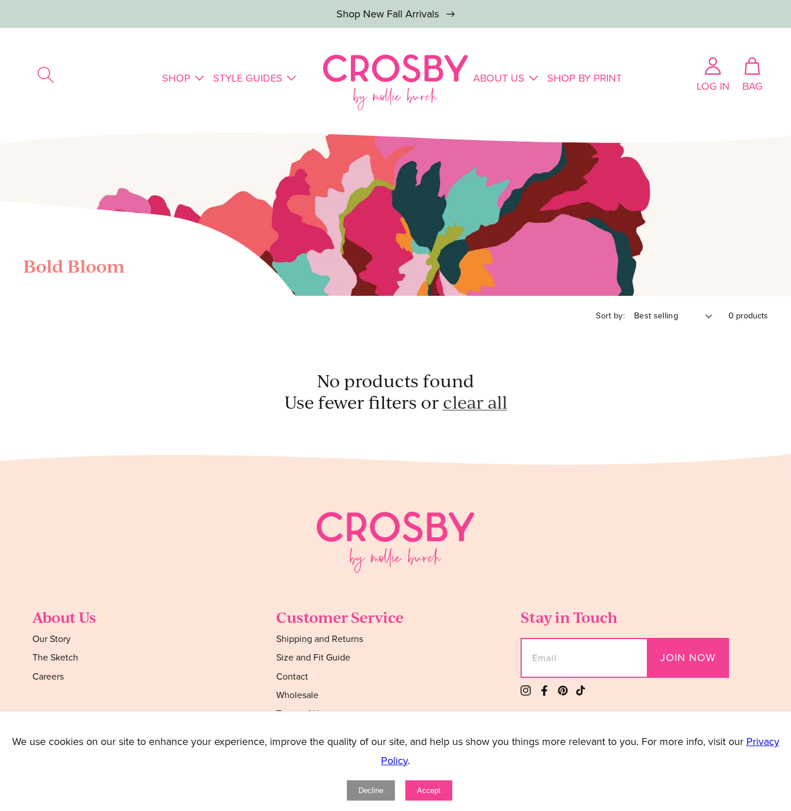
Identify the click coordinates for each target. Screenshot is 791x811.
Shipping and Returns (319, 639)
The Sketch (55, 657)
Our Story (51, 639)
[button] (46, 74)
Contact (292, 676)
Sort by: (610, 315)
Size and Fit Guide (313, 657)
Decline (370, 790)
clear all (475, 402)
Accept (429, 790)
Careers (48, 676)
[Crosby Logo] (395, 82)
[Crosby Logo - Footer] (395, 569)
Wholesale (297, 695)
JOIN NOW (688, 657)
